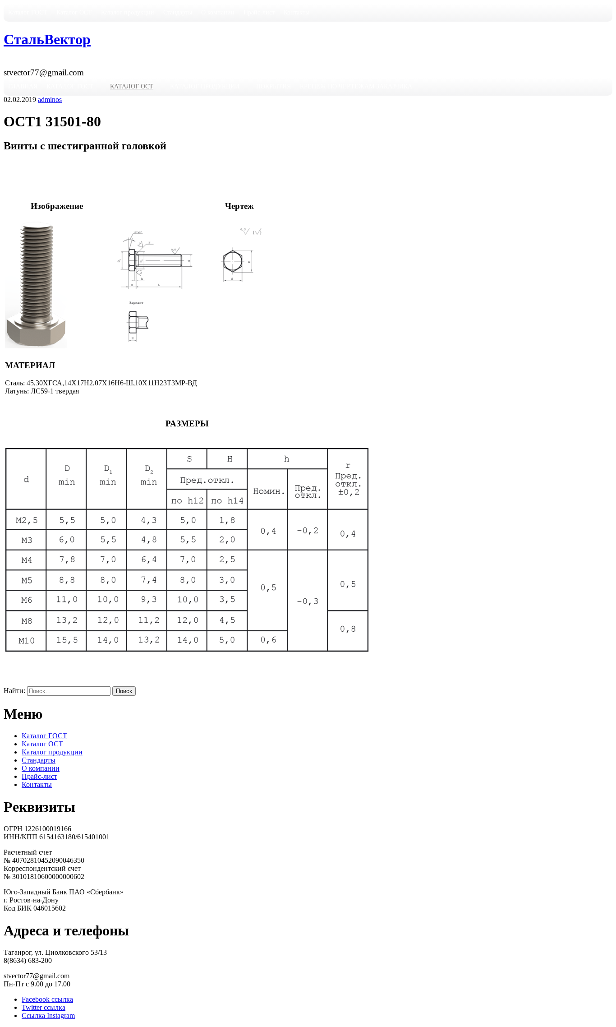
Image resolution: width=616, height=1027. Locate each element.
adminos (50, 99)
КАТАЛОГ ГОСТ (69, 86)
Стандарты (177, 12)
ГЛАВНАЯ (22, 86)
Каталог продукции (127, 12)
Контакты (296, 12)
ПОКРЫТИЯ (273, 86)
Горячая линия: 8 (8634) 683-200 (64, 62)
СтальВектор (47, 39)
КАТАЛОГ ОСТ (131, 86)
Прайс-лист (259, 12)
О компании (217, 12)
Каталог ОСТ (74, 12)
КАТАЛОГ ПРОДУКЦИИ (204, 86)
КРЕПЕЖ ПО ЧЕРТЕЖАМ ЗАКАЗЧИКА (356, 86)
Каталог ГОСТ (27, 12)
